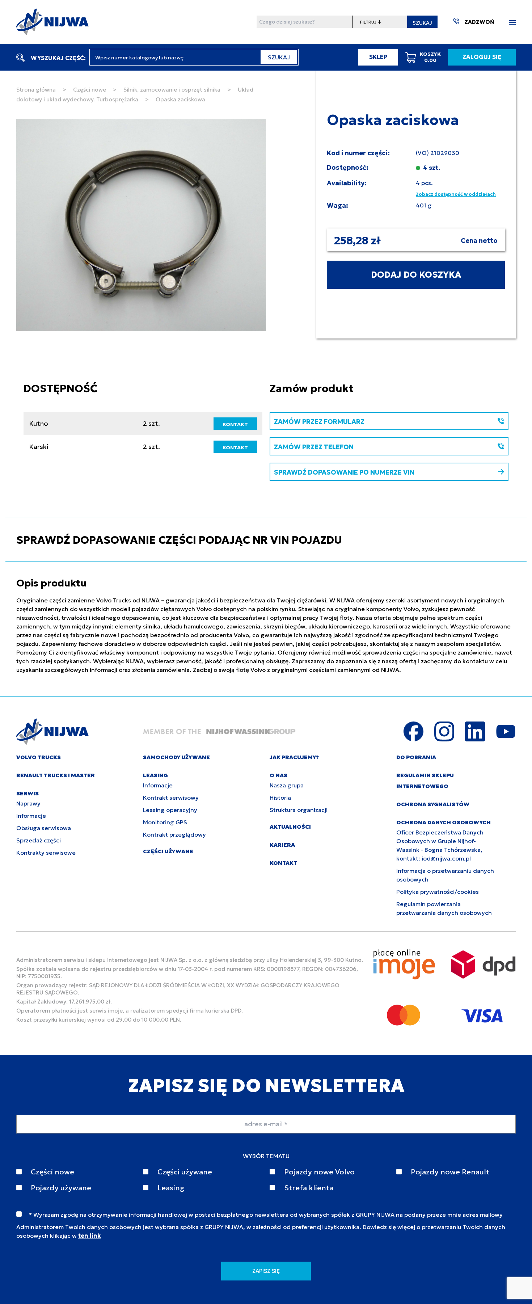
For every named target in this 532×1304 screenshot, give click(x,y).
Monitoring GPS (165, 822)
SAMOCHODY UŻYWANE (176, 757)
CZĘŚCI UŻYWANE (168, 851)
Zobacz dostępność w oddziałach (456, 194)
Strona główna (36, 89)
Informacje (31, 815)
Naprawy (28, 803)
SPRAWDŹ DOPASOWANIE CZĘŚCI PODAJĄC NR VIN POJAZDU (179, 540)
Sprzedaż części (38, 840)
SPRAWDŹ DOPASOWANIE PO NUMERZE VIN (344, 472)
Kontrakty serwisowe (46, 852)
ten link (89, 1235)
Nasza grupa (287, 785)
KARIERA (282, 844)
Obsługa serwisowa (43, 828)
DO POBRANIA (416, 757)
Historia (280, 797)
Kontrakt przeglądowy (174, 834)
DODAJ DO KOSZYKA (416, 274)
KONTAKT (235, 424)
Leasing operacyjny (170, 809)
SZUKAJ (422, 23)
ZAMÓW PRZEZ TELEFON (314, 447)
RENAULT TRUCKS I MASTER (55, 775)
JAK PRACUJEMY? (294, 757)
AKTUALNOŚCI (290, 826)
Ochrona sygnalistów (432, 804)
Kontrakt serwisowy (171, 797)
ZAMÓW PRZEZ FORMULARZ (319, 421)
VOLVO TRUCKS (38, 757)
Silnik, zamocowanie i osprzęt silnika (171, 89)
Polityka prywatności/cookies (437, 891)
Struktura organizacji (299, 809)
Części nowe (89, 89)
